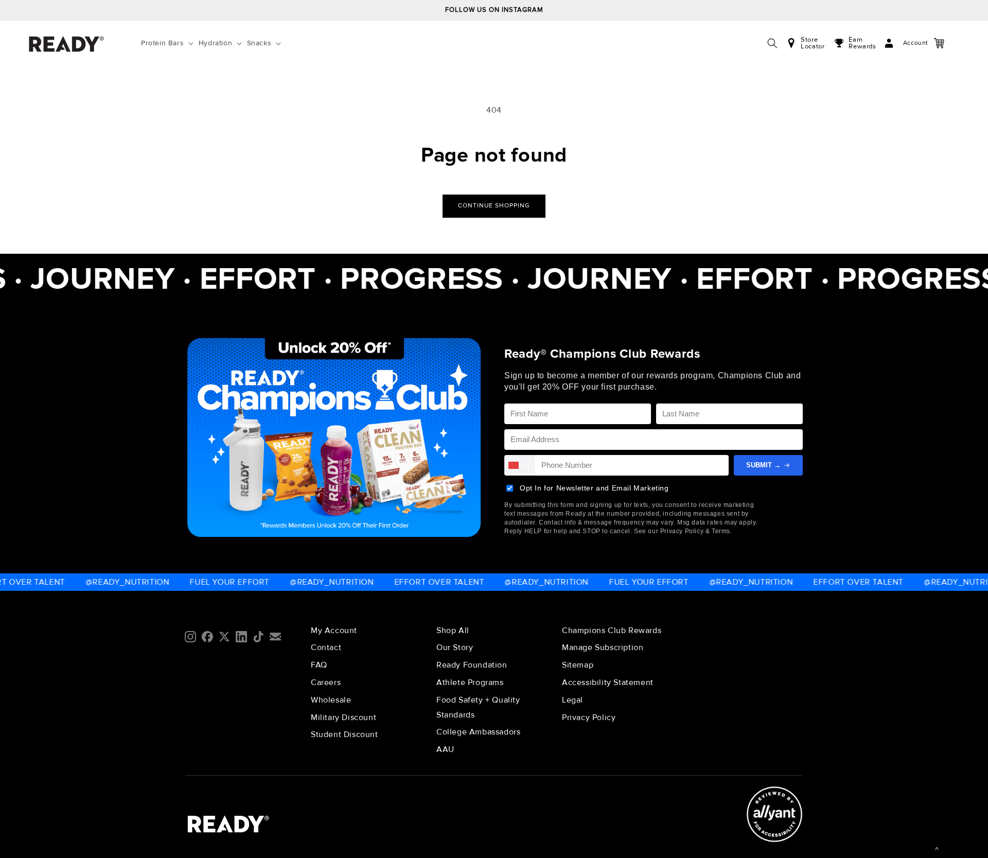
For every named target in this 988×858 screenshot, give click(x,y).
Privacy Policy (588, 717)
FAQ (319, 665)
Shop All (452, 630)
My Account (334, 630)
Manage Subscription (602, 647)
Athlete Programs (470, 682)
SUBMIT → (763, 465)
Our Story (454, 647)
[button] (169, 43)
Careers (326, 682)
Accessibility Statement (608, 682)
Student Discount (344, 734)
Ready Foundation (471, 665)
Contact (326, 647)
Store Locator (812, 43)
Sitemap (577, 665)
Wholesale (331, 700)
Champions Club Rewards (611, 630)
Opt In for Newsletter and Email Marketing (594, 488)
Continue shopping (494, 205)
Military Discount (343, 717)
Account (905, 43)
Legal (572, 700)
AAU (445, 749)
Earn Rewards (862, 43)
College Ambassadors (478, 732)
